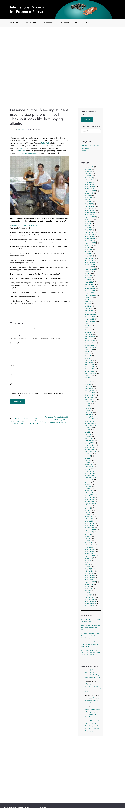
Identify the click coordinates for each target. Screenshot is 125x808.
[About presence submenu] (39, 22)
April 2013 (88, 514)
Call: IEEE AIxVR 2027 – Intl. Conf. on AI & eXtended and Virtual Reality (90, 636)
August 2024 (89, 219)
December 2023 (90, 236)
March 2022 (89, 282)
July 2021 (88, 299)
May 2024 (88, 226)
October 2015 (89, 449)
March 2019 (89, 360)
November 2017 (90, 395)
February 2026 (90, 180)
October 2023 (89, 241)
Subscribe (87, 120)
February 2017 (89, 414)
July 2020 (88, 325)
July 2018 (88, 378)
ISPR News (86, 148)
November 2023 (90, 239)
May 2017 (88, 408)
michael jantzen (90, 670)
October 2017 (89, 397)
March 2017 (88, 412)
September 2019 (90, 347)
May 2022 (88, 278)
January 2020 (89, 338)
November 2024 (90, 212)
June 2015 (88, 458)
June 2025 (88, 197)
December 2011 (90, 549)
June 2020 (88, 328)
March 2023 (89, 256)
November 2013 (90, 499)
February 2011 (89, 571)
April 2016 (88, 436)
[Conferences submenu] (56, 22)
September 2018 (90, 373)
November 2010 (90, 577)
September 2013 (90, 504)
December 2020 (90, 315)
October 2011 (89, 554)
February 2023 (89, 258)
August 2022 (89, 271)
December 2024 (90, 210)
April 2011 (88, 567)
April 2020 (88, 332)
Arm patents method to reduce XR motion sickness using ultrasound (90, 644)
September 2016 (90, 425)
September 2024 (90, 217)
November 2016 (90, 421)
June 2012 (88, 536)
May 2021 (88, 304)
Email (12, 375)
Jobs (84, 153)
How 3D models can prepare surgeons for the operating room (90, 627)
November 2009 (90, 604)
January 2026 (89, 182)
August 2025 (89, 193)
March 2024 (89, 230)
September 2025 (90, 191)
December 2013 (90, 497)
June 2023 (88, 249)
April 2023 (88, 254)
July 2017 (88, 404)
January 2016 (89, 443)
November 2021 (90, 291)
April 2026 (88, 176)
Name (13, 365)
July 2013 (88, 508)
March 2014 (89, 491)
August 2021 (89, 297)
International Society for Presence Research (28, 9)
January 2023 (89, 260)
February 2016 (89, 441)
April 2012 (88, 540)
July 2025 (88, 195)
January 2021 (89, 312)
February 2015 (89, 467)
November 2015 (90, 447)
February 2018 (89, 388)
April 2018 (88, 384)
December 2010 (90, 575)
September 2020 (90, 321)
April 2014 (88, 488)
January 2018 (89, 391)
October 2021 (89, 293)
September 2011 (90, 556)
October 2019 (89, 345)
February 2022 (89, 284)
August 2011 (89, 558)
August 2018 (89, 375)
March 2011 (88, 569)
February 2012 (89, 545)
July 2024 (88, 221)
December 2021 (90, 288)
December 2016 (90, 419)
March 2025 (89, 204)
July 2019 (88, 352)
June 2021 (88, 302)
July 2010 (88, 586)
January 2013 (89, 521)
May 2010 (88, 591)
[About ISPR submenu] (20, 22)
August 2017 (89, 401)
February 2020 (90, 336)
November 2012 (90, 525)
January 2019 (89, 365)
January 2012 (89, 547)
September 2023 (90, 243)
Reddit (22, 148)
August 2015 (89, 454)
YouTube (22, 151)
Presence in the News (36, 129)
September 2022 (90, 269)
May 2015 (88, 460)
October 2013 (89, 501)
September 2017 (90, 399)
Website (13, 384)
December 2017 (90, 393)
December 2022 (90, 262)
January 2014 (89, 495)
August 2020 (89, 323)
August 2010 (89, 584)
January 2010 (89, 599)
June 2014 (88, 484)
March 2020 (89, 334)
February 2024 (89, 232)
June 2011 (88, 562)
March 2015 (88, 464)
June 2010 (88, 588)
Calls (84, 151)
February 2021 (89, 310)
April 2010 (88, 593)
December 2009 (90, 601)
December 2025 (90, 184)
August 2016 (89, 428)
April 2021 (88, 306)
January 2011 (89, 573)
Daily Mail (45, 143)
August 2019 (89, 349)
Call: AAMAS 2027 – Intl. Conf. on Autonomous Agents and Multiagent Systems (90, 652)
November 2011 (90, 551)
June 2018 (88, 380)
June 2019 (88, 354)
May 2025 (88, 199)
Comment (14, 343)
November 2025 (90, 186)
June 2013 (88, 510)
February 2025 (89, 206)
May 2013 (88, 512)
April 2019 (88, 358)
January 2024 (89, 234)
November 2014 (90, 473)
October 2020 (89, 319)
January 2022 (89, 286)
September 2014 (90, 478)
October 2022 (89, 267)
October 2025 (89, 189)
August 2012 (89, 532)
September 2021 (90, 295)
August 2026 (89, 167)
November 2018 (90, 369)
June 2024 (88, 223)
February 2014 (89, 493)
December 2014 (90, 471)
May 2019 (88, 356)
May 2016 (88, 434)
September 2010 (90, 582)
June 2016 (88, 432)
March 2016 (89, 438)
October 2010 (89, 580)
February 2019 (89, 362)
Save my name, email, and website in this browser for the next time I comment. (38, 394)
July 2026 (88, 169)
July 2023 (88, 247)
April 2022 (88, 280)
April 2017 (88, 410)
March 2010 (89, 595)
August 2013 (89, 506)
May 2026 (88, 173)
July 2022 (88, 273)
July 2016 (88, 430)
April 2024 (88, 228)
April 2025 (88, 202)
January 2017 (89, 417)
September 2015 (90, 451)
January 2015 (89, 469)
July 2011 (88, 560)
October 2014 (89, 475)
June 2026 (88, 171)
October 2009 (89, 606)
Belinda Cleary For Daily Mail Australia (26, 225)
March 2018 (88, 386)
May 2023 (88, 252)
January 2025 (89, 208)
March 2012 (88, 543)
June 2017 (88, 406)
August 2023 (89, 245)
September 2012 (90, 530)
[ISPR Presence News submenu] (93, 22)
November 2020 (90, 317)
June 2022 (88, 275)
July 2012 (88, 534)
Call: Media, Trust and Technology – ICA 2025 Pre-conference (92, 700)
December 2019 (90, 341)
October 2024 (89, 215)
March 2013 (88, 517)
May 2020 (88, 330)
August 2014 (89, 480)
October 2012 (89, 527)
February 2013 (89, 519)
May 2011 (88, 564)
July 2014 (88, 482)
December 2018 (90, 367)
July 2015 (88, 456)
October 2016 (89, 423)
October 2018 (89, 371)
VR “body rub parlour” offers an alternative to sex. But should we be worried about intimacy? (92, 726)
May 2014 (88, 486)
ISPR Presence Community (26, 153)
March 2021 (88, 308)
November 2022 (90, 265)
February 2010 (89, 597)
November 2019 (90, 343)
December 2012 (90, 523)
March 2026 (89, 178)
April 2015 (88, 462)
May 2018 (88, 382)
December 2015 (90, 445)
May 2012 (88, 538)
